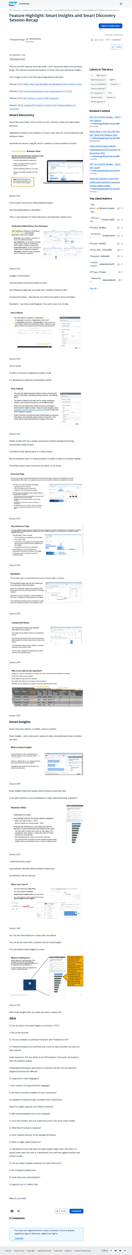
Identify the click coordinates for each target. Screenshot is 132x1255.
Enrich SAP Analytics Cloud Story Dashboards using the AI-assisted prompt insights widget (105, 182)
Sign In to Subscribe (110, 26)
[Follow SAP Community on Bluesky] (116, 1251)
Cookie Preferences (82, 1251)
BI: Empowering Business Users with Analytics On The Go (46, 91)
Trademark (58, 1251)
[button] (113, 47)
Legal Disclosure (44, 1251)
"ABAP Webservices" (98, 80)
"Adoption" (114, 84)
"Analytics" (110, 97)
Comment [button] (76, 1211)
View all (93, 288)
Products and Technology (32, 10)
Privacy (8, 1251)
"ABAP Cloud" (100, 75)
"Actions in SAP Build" (98, 84)
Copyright (31, 1251)
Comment (19, 1238)
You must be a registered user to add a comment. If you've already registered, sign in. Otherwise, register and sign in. (44, 1232)
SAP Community (15, 10)
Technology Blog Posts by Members (67, 10)
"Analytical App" (96, 97)
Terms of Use (19, 1251)
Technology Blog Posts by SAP (105, 124)
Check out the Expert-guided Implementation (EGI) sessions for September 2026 (105, 149)
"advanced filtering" (98, 89)
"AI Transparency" (97, 93)
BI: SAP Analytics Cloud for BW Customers (40, 98)
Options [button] (100, 30)
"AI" (109, 93)
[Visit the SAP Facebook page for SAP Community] (111, 1251)
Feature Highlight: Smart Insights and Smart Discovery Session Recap (62, 17)
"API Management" (97, 102)
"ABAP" (112, 80)
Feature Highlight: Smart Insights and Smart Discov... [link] (100, 10)
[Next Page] (108, 104)
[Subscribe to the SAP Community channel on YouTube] (120, 1251)
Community (24, 4)
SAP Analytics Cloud (17, 59)
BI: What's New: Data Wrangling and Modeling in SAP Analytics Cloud (51, 84)
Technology (48, 10)
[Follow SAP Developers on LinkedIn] (125, 1251)
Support (68, 1251)
